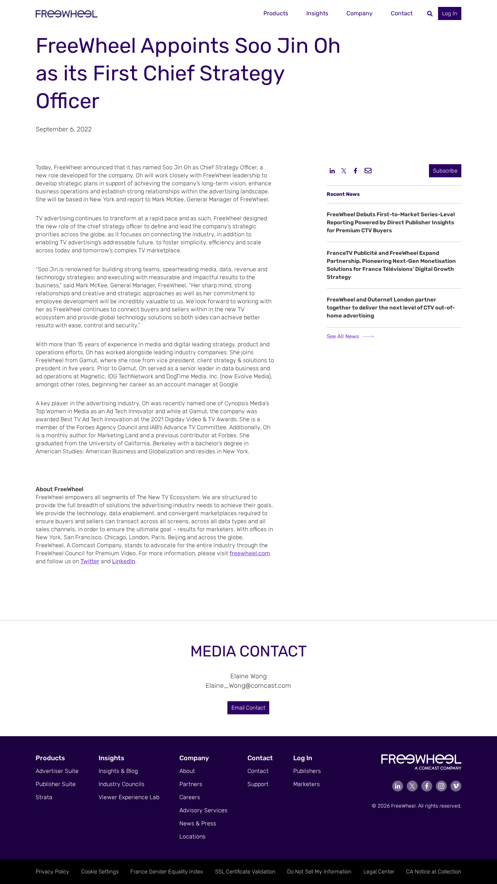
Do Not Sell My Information (319, 871)
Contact (402, 13)
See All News (343, 336)
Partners (190, 784)
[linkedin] (332, 170)
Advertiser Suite (57, 770)
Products (275, 13)
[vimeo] (455, 786)
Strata (44, 797)
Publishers (307, 770)
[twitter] (343, 170)
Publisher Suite (56, 784)
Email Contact (248, 708)
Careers (189, 797)
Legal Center (378, 871)
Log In (449, 13)
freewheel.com (250, 553)
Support (258, 784)
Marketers (306, 784)
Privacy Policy (52, 871)
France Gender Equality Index (166, 871)
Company (359, 13)
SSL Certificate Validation (245, 871)
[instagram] (441, 786)
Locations (192, 836)
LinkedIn (123, 561)
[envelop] (368, 170)
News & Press (197, 823)
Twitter (89, 561)
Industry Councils (121, 784)
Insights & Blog (118, 770)
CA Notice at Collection (433, 871)
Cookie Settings (100, 871)
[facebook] (355, 170)
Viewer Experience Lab (129, 797)
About (187, 770)
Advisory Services (203, 810)
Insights (317, 13)
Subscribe (445, 170)
